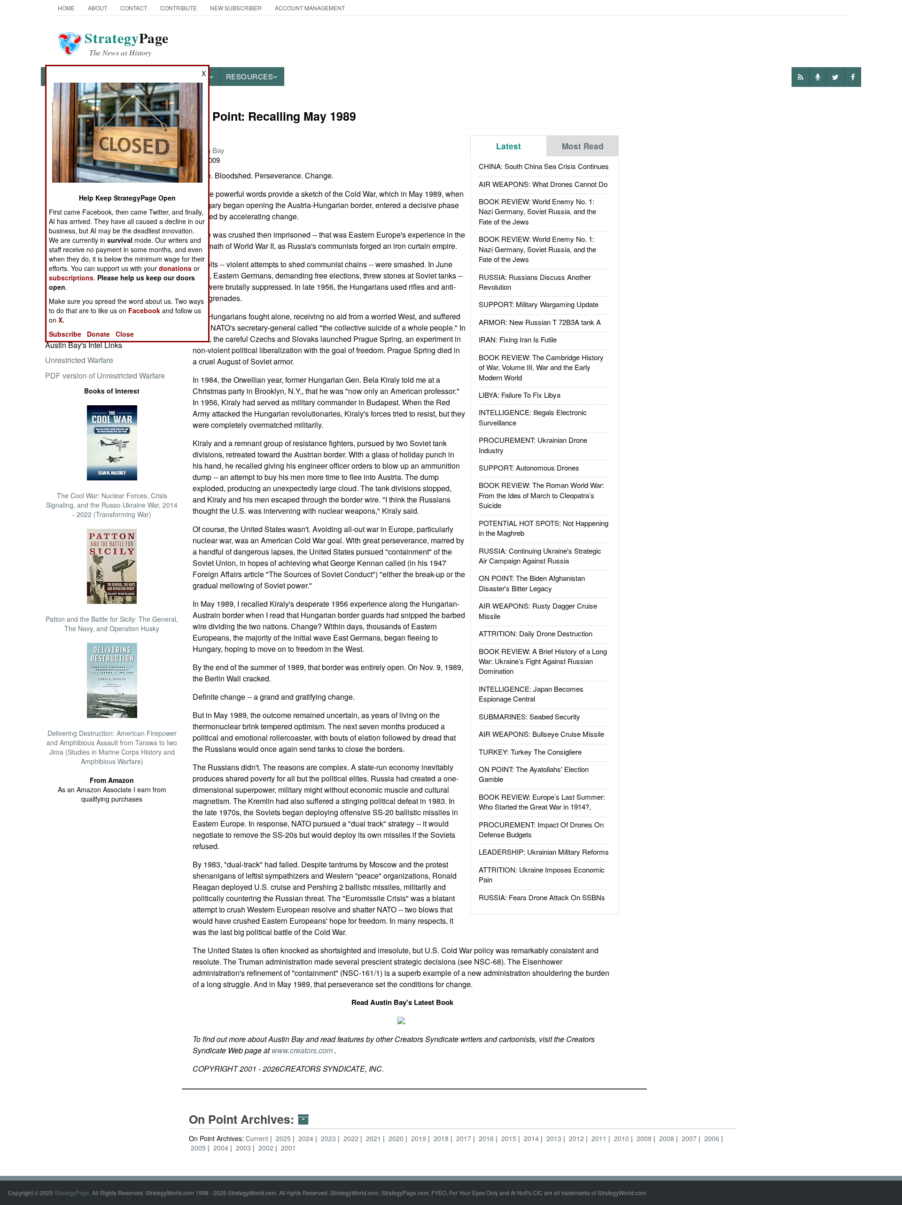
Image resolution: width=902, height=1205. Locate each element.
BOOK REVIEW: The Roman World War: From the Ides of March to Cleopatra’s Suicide (541, 495)
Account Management (310, 8)
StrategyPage (71, 1193)
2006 (712, 1138)
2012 (577, 1138)
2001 (288, 1147)
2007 (690, 1138)
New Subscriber (236, 8)
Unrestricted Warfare (79, 360)
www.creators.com (303, 1050)
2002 (266, 1147)
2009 (645, 1138)
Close (125, 334)
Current (257, 1138)
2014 (532, 1138)
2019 (419, 1138)
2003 (244, 1147)
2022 (351, 1138)
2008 (667, 1138)
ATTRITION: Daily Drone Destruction (535, 633)
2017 (464, 1138)
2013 (554, 1138)
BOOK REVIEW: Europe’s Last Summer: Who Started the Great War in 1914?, (542, 801)
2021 (374, 1138)
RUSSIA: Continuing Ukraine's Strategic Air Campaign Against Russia (540, 555)
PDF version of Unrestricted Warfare (105, 375)
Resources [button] (249, 76)
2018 (442, 1138)
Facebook (144, 310)
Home (66, 8)
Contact (133, 8)
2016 (487, 1138)
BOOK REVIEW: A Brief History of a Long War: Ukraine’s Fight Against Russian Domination (543, 661)
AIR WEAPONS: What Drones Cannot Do (543, 184)
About (97, 8)
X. (61, 319)
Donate (98, 334)
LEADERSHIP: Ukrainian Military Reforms (544, 852)
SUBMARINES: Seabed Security (529, 716)
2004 (221, 1147)
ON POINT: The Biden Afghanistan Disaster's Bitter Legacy (532, 583)
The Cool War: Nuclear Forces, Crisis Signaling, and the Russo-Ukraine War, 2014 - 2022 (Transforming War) (112, 505)
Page (127, 43)
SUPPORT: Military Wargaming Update (539, 304)
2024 (306, 1138)
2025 (284, 1138)
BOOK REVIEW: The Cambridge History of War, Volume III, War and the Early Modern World (541, 367)
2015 (509, 1138)
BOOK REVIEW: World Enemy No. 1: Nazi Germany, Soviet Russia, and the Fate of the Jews (537, 211)
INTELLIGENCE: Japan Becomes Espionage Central (531, 693)
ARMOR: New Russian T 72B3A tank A (540, 322)
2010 (622, 1138)
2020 (397, 1138)
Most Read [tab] (583, 146)
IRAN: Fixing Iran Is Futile (518, 339)
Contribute (178, 8)
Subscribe (65, 334)
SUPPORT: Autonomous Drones (529, 467)
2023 (329, 1138)
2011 (599, 1138)
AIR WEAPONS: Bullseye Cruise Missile (541, 734)
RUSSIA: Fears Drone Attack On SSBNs (542, 897)
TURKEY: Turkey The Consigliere (530, 752)
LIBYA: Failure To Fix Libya (519, 395)
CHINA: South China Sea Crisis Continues (544, 166)
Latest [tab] (508, 146)
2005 (199, 1147)
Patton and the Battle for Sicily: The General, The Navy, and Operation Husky (112, 623)
